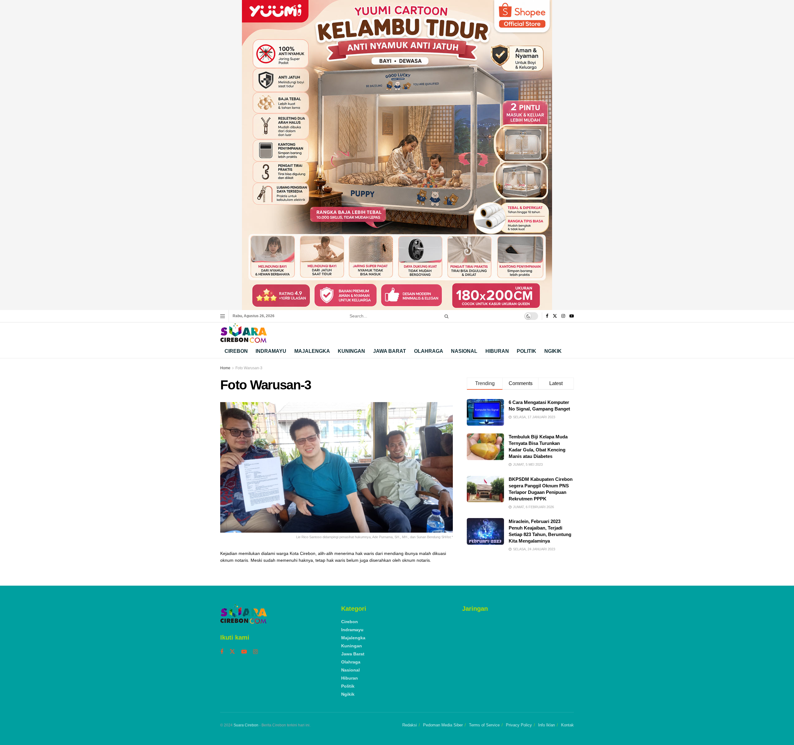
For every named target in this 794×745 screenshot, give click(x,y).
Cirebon (236, 351)
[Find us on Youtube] (571, 316)
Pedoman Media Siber (443, 725)
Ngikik (553, 351)
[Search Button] (445, 316)
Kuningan (351, 351)
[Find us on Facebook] (547, 316)
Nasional (464, 351)
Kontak (567, 725)
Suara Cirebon (246, 725)
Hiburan (497, 351)
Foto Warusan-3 (248, 368)
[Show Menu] (222, 316)
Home (225, 368)
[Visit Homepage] (243, 333)
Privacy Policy (519, 725)
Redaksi (409, 725)
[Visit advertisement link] (397, 155)
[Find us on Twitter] (555, 316)
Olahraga (428, 351)
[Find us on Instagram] (563, 316)
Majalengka (312, 351)
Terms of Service (484, 725)
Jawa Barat (389, 351)
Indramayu (271, 351)
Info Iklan (546, 725)
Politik (526, 351)
